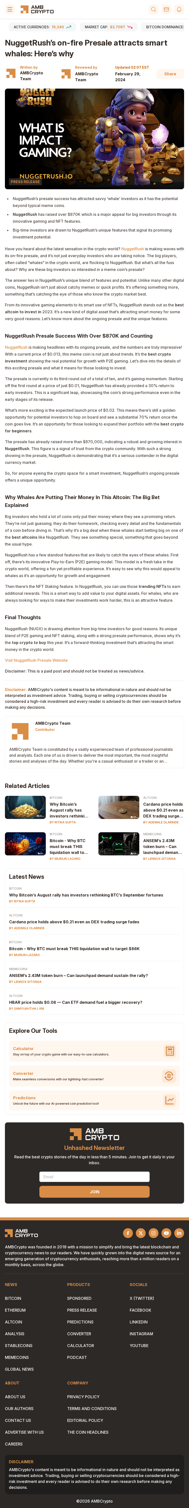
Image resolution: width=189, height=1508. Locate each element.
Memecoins (152, 834)
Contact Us (18, 1420)
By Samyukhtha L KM (26, 1008)
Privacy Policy (83, 1396)
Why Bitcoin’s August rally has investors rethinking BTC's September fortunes (69, 810)
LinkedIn (139, 1322)
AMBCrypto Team (31, 75)
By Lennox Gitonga (159, 859)
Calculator (80, 1345)
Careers (14, 1444)
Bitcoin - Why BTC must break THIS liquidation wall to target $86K (67, 846)
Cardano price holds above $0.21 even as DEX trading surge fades (163, 810)
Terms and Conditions (92, 1408)
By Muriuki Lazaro (65, 859)
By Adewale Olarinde (161, 822)
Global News (19, 1369)
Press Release (82, 1310)
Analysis (14, 1333)
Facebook (140, 1310)
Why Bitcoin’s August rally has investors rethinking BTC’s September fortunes (86, 895)
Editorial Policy (85, 1420)
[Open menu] (10, 9)
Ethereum (15, 1310)
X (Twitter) (142, 1298)
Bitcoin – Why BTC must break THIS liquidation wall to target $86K (74, 948)
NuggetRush (132, 248)
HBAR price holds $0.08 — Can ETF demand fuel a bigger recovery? (75, 1002)
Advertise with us (24, 1432)
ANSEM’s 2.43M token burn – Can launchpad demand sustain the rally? (162, 846)
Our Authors (19, 1408)
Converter (79, 1333)
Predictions (80, 1322)
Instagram (141, 1333)
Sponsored (79, 1298)
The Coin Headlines (88, 1432)
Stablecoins (18, 1345)
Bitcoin (56, 798)
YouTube (139, 1345)
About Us (15, 1396)
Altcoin (150, 798)
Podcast (77, 1357)
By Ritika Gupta (63, 822)
